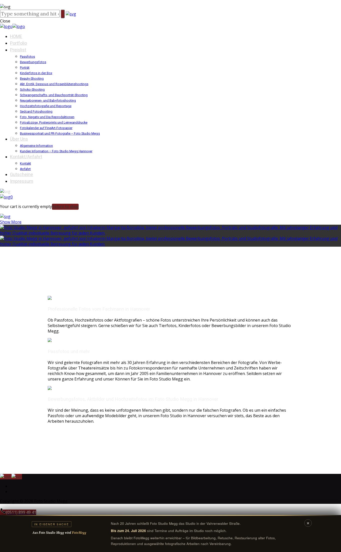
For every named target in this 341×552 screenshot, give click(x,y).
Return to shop (65, 207)
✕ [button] (308, 523)
